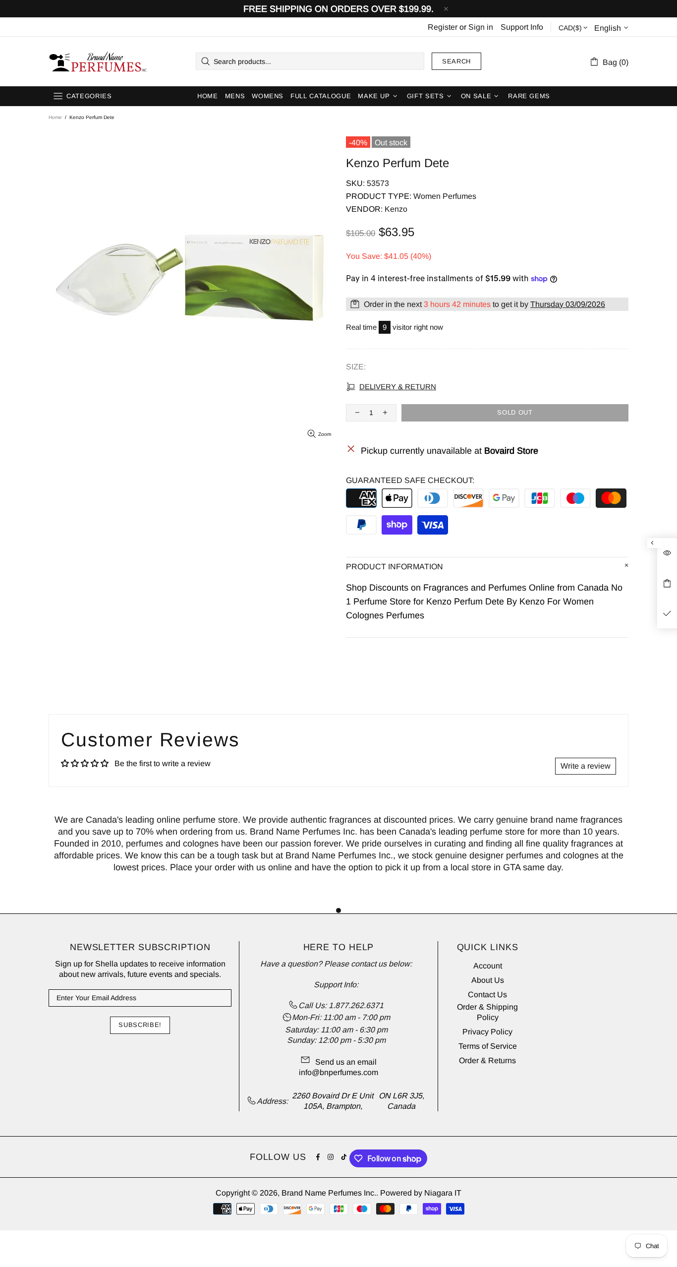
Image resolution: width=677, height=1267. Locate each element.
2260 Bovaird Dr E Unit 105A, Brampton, (332, 1100)
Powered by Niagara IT (420, 1193)
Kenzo (396, 209)
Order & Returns (487, 1060)
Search (456, 61)
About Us (487, 980)
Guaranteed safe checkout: (410, 480)
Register (442, 27)
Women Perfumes (444, 196)
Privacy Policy (487, 1031)
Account (487, 966)
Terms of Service (487, 1046)
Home (55, 117)
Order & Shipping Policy (487, 1012)
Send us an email (346, 1062)
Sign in (480, 27)
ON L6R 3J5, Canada (401, 1100)
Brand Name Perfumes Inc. (99, 61)
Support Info (522, 27)
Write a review (586, 766)
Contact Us (487, 994)
